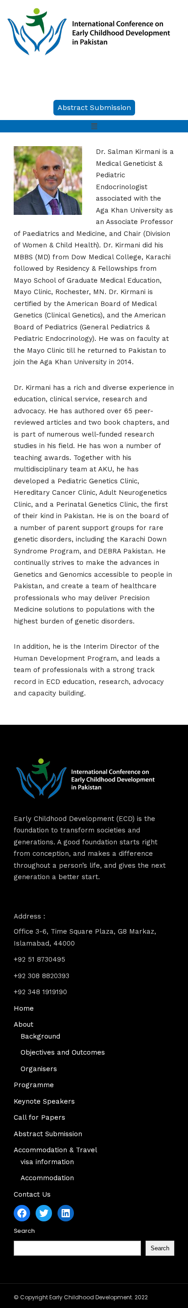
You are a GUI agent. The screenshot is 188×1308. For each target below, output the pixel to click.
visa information (47, 1162)
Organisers (39, 1069)
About (23, 1024)
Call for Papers (39, 1117)
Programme (34, 1085)
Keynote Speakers (44, 1101)
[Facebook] (22, 1213)
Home (24, 1008)
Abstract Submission (48, 1134)
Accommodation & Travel (55, 1150)
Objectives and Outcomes (63, 1052)
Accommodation (47, 1178)
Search (24, 1230)
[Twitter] (44, 1213)
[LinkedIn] (65, 1213)
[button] (94, 107)
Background (40, 1036)
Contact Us (32, 1194)
